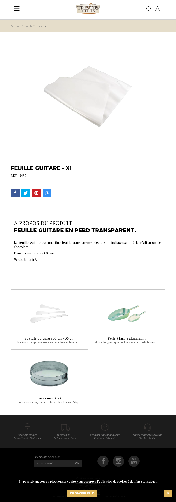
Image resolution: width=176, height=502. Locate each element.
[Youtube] (134, 461)
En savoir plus (82, 493)
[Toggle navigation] (17, 9)
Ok (77, 463)
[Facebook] (103, 461)
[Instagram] (118, 461)
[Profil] (157, 9)
